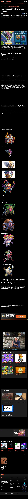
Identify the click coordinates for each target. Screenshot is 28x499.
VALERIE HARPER (6, 13)
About (1, 486)
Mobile (18, 478)
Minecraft (11, 481)
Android (5, 6)
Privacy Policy (3, 489)
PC (17, 480)
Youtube (25, 479)
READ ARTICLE (21, 316)
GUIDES (8, 450)
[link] (4, 337)
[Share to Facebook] (23, 13)
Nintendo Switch (19, 481)
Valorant (11, 478)
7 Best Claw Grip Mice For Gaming (23, 453)
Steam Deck (18, 486)
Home (1, 6)
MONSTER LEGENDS (4, 362)
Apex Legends (12, 487)
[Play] (21, 334)
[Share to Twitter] (24, 13)
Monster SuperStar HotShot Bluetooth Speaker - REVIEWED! (14, 337)
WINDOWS (22, 450)
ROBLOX (16, 450)
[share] (23, 337)
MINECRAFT (2, 450)
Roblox (11, 480)
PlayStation (18, 483)
